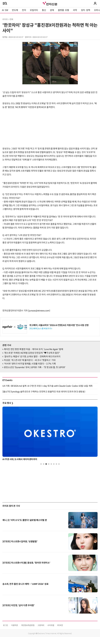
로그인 (5, 625)
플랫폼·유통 (63, 10)
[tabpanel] (50, 434)
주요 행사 (7, 403)
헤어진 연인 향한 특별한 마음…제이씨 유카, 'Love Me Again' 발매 (33, 349)
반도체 (15, 10)
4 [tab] (48, 464)
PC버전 (60, 625)
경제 (52, 10)
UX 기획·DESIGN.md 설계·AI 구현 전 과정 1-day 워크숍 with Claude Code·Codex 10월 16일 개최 (47, 386)
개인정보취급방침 (27, 625)
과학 (75, 10)
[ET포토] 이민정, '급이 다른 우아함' (18, 605)
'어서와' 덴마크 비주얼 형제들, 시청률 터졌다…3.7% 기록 (30, 363)
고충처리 (41, 625)
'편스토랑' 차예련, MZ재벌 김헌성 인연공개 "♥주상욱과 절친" (32, 353)
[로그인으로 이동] (95, 3)
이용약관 (14, 625)
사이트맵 (50, 625)
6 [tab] (54, 464)
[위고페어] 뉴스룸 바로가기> (40, 328)
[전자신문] (50, 3)
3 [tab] (46, 464)
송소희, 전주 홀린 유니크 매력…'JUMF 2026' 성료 (25, 584)
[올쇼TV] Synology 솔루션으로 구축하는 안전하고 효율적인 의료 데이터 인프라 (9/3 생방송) (43, 391)
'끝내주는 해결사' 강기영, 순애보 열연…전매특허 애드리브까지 (32, 356)
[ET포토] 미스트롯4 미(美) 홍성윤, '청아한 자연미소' (26, 562)
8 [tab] (59, 464)
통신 (44, 10)
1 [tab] (41, 464)
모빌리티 (34, 10)
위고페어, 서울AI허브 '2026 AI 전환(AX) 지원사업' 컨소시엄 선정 (59, 325)
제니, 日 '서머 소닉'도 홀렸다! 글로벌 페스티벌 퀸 (24, 520)
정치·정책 (85, 10)
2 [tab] (43, 464)
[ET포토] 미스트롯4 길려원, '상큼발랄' (19, 541)
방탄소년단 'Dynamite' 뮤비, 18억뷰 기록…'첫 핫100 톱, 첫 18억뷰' (34, 367)
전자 (24, 10)
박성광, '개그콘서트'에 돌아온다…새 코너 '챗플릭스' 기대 (29, 360)
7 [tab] (56, 464)
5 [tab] (51, 464)
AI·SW (5, 10)
